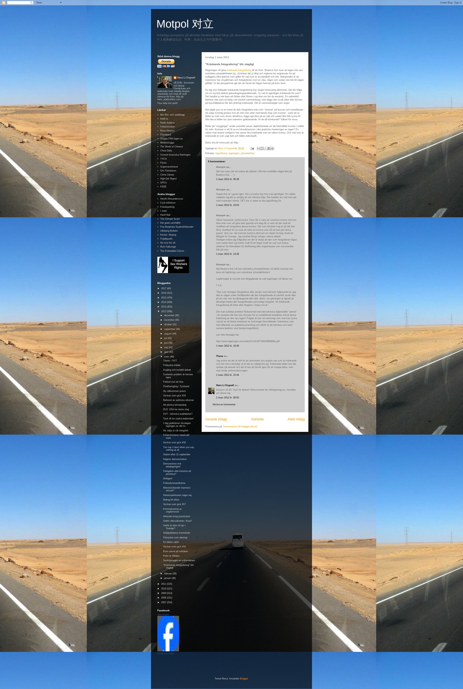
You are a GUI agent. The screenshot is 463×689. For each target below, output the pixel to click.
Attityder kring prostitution (176, 516)
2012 (164, 311)
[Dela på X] (265, 148)
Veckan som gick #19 (174, 395)
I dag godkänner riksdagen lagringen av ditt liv (177, 424)
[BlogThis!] (262, 148)
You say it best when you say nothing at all (178, 448)
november (169, 320)
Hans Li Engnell (225, 385)
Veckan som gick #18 (174, 442)
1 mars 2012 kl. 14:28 (227, 254)
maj (166, 347)
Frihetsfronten (167, 126)
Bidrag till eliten (171, 499)
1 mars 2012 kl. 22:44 (227, 375)
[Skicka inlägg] (252, 148)
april (166, 352)
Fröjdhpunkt (166, 238)
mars (167, 356)
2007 (164, 602)
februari (168, 573)
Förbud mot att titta (173, 381)
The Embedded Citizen (172, 251)
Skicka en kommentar (224, 404)
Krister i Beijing (168, 234)
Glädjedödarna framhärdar (176, 532)
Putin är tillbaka (171, 555)
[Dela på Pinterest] (272, 148)
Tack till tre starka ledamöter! (178, 418)
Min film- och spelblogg (172, 114)
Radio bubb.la (167, 122)
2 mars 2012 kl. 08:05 (227, 397)
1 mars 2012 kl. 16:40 (227, 345)
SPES (163, 182)
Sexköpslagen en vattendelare (179, 560)
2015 (164, 297)
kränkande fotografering (239, 70)
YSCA (163, 158)
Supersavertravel (169, 166)
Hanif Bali (165, 214)
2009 (164, 593)
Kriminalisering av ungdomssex (172, 510)
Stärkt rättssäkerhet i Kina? (177, 521)
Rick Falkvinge (168, 246)
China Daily (166, 150)
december (169, 315)
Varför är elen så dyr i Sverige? (174, 527)
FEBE (163, 186)
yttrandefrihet (247, 153)
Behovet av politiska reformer (178, 400)
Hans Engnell (163, 614)
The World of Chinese (171, 146)
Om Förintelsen (168, 170)
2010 (164, 588)
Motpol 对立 (185, 24)
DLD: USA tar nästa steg (176, 409)
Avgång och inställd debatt (177, 369)
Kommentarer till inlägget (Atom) (240, 426)
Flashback (165, 134)
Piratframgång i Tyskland (176, 386)
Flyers (163, 162)
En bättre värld (171, 542)
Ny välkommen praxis (174, 391)
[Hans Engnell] (168, 650)
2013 (164, 306)
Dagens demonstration (175, 459)
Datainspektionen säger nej (177, 495)
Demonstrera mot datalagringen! (172, 465)
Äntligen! (167, 478)
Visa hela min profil (167, 103)
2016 (164, 293)
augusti (168, 333)
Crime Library (167, 174)
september (170, 329)
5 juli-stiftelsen (167, 202)
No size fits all (167, 242)
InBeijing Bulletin (169, 230)
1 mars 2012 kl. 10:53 (227, 205)
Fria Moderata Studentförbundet (176, 226)
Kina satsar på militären (175, 551)
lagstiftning (221, 153)
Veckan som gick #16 (174, 546)
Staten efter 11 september (176, 454)
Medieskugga (167, 142)
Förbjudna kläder (171, 365)
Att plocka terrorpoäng (174, 404)
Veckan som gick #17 (174, 504)
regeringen (233, 153)
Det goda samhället (170, 222)
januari (168, 578)
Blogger (244, 678)
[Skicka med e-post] (258, 148)
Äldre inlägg (296, 419)
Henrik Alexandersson (171, 198)
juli (166, 338)
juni (166, 343)
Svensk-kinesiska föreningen (175, 154)
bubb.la (164, 118)
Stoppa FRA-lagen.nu (171, 138)
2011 (164, 584)
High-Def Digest (168, 178)
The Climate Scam (170, 218)
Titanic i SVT (170, 360)
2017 (164, 288)
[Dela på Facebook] (269, 148)
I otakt (163, 211)
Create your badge (165, 653)
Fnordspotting (167, 207)
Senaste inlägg (216, 419)
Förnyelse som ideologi (175, 537)
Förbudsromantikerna (174, 483)
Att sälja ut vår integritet (175, 430)
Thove (219, 356)
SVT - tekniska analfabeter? (177, 413)
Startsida (257, 419)
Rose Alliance (167, 130)
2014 (164, 302)
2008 (164, 597)
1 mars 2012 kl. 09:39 (227, 179)
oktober (168, 324)
